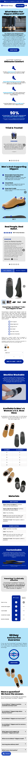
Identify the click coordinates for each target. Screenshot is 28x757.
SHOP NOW (20, 5)
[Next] (24, 145)
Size (5, 350)
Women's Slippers (20, 270)
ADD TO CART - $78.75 (14, 361)
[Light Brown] (8, 347)
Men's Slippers (7, 270)
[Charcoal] (5, 347)
